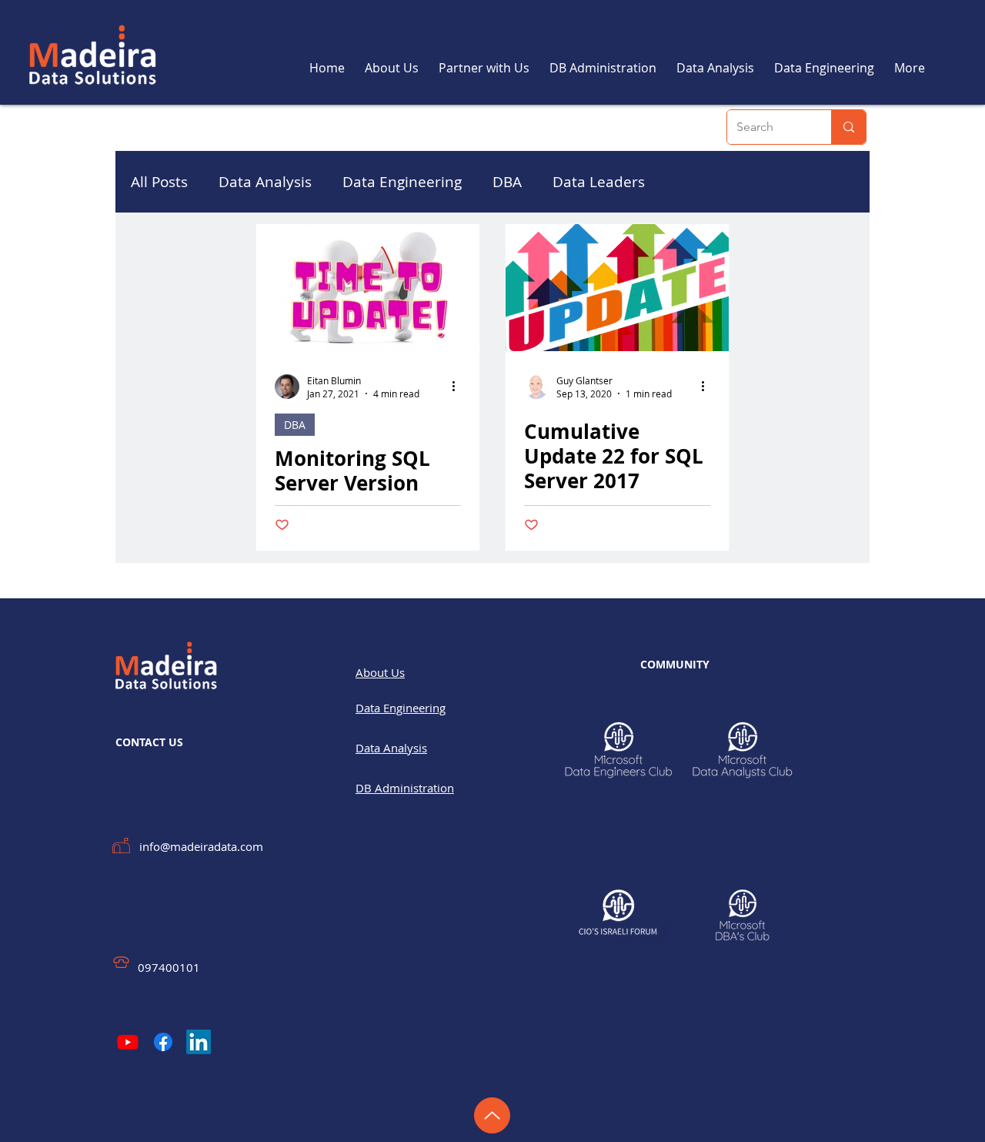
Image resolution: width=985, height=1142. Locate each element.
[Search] (848, 127)
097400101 (169, 967)
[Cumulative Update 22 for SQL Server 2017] (617, 287)
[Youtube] (127, 1042)
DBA (507, 182)
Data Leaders (599, 182)
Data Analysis (265, 182)
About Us (380, 672)
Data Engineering (402, 182)
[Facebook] (163, 1042)
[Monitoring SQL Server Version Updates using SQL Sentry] (367, 287)
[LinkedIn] (198, 1042)
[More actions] (458, 386)
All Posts (159, 182)
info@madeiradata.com (201, 846)
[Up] (492, 1115)
